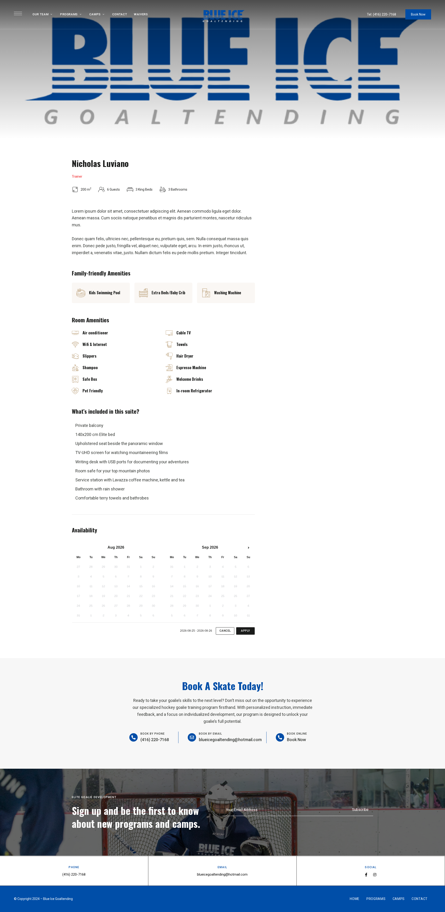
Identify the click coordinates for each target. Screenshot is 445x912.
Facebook (366, 875)
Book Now (418, 14)
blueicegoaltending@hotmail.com (230, 739)
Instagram (374, 875)
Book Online (297, 733)
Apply (245, 630)
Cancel (225, 630)
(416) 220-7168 (384, 14)
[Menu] (18, 13)
